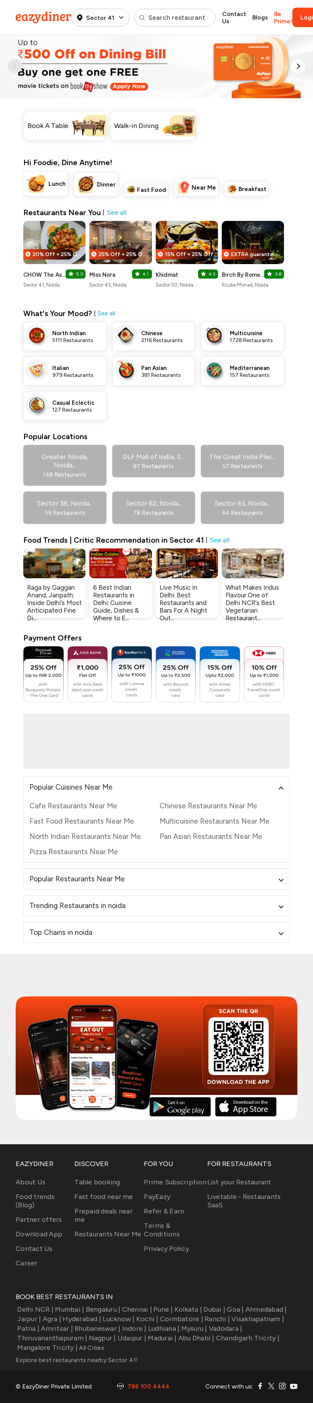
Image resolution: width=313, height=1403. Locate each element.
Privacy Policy (166, 1248)
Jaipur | (29, 1319)
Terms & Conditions (162, 1229)
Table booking (97, 1182)
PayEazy (157, 1196)
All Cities (90, 1347)
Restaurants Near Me (107, 1234)
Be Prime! (283, 17)
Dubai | (214, 1309)
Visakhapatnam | (257, 1319)
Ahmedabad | (266, 1309)
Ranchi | (217, 1319)
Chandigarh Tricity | (247, 1338)
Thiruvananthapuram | (52, 1338)
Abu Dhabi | (196, 1338)
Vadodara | (225, 1328)
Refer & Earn (164, 1211)
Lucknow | (118, 1319)
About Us (30, 1182)
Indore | (134, 1328)
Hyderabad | (82, 1319)
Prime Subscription (175, 1182)
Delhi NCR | (35, 1309)
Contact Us (234, 17)
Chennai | (137, 1309)
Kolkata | (188, 1309)
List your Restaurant (239, 1182)
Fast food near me (103, 1196)
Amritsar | (57, 1328)
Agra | (52, 1319)
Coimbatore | (181, 1319)
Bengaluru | (103, 1309)
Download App (39, 1234)
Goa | (235, 1309)
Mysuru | (194, 1328)
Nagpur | (102, 1338)
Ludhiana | (164, 1328)
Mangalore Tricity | (47, 1347)
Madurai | (162, 1338)
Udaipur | (132, 1338)
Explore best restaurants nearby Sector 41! (77, 1360)
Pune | (163, 1309)
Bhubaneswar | (97, 1328)
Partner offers (39, 1219)
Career (27, 1263)
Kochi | (147, 1319)
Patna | (28, 1328)
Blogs (260, 17)
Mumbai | (69, 1309)
